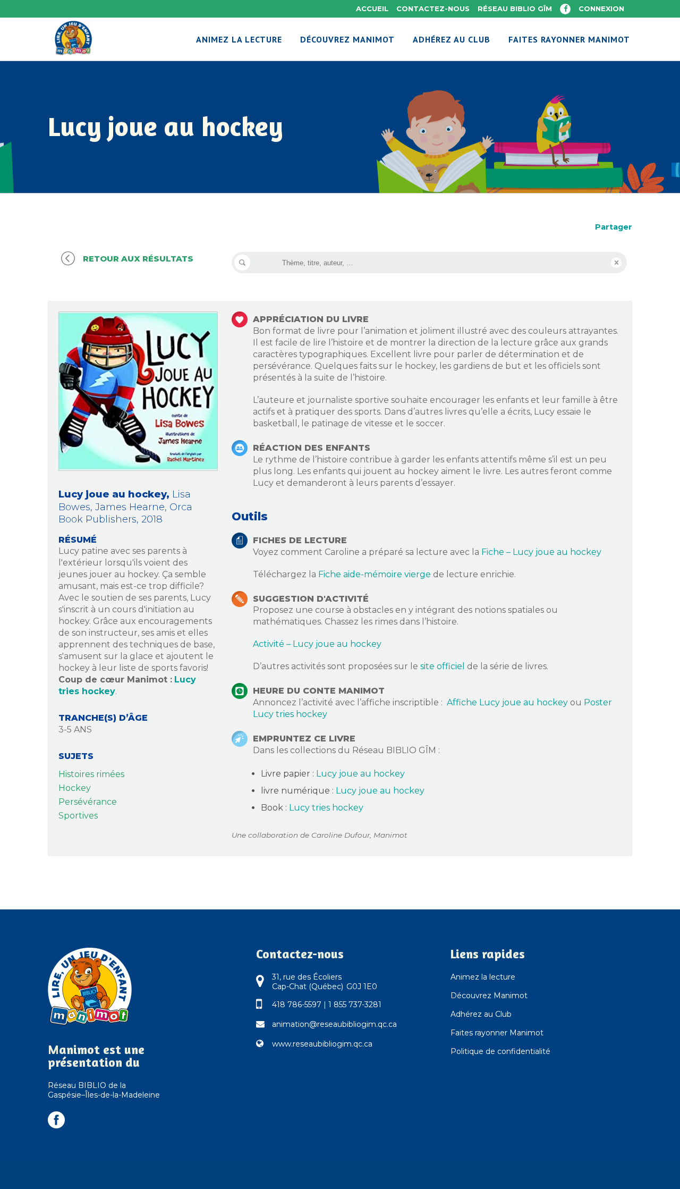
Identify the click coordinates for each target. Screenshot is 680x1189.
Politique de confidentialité (500, 1051)
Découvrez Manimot (489, 995)
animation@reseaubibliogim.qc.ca (334, 1024)
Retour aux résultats (138, 259)
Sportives (78, 816)
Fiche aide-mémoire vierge (374, 574)
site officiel (442, 666)
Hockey (74, 788)
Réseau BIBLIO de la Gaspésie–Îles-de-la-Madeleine (104, 1090)
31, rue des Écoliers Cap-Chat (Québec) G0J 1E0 (324, 981)
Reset (616, 262)
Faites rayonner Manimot (496, 1033)
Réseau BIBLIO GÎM (515, 8)
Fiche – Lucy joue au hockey (541, 552)
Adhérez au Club (481, 1014)
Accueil (372, 8)
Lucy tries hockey (326, 808)
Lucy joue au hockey (360, 774)
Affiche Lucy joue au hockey (507, 702)
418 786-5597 (296, 1004)
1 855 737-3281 (354, 1004)
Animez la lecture (482, 977)
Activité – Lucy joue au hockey (317, 644)
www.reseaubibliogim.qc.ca (322, 1044)
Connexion (601, 8)
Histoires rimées (91, 774)
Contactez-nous (433, 8)
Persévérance (87, 802)
